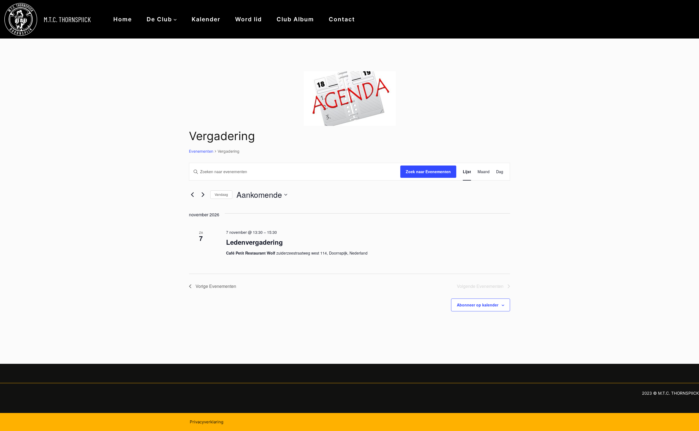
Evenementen (201, 151)
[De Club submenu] (175, 19)
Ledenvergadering (254, 242)
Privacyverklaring (206, 421)
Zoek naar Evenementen (428, 171)
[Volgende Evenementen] (203, 194)
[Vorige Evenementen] (192, 194)
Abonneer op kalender (477, 305)
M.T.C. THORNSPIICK (67, 19)
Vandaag (221, 194)
